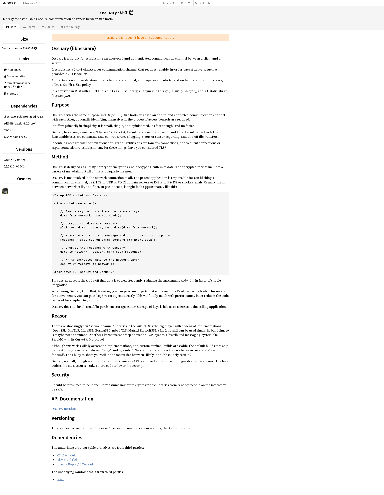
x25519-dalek (66, 455)
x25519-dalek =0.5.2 (16, 137)
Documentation (16, 76)
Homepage (14, 70)
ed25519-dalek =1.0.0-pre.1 (20, 123)
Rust (183, 3)
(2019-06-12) (14, 160)
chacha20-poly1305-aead (75, 464)
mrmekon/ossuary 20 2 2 (18, 85)
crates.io (12, 94)
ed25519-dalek (67, 459)
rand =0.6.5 (10, 130)
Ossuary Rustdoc (64, 408)
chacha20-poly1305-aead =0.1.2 (23, 117)
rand (60, 479)
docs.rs (166, 3)
